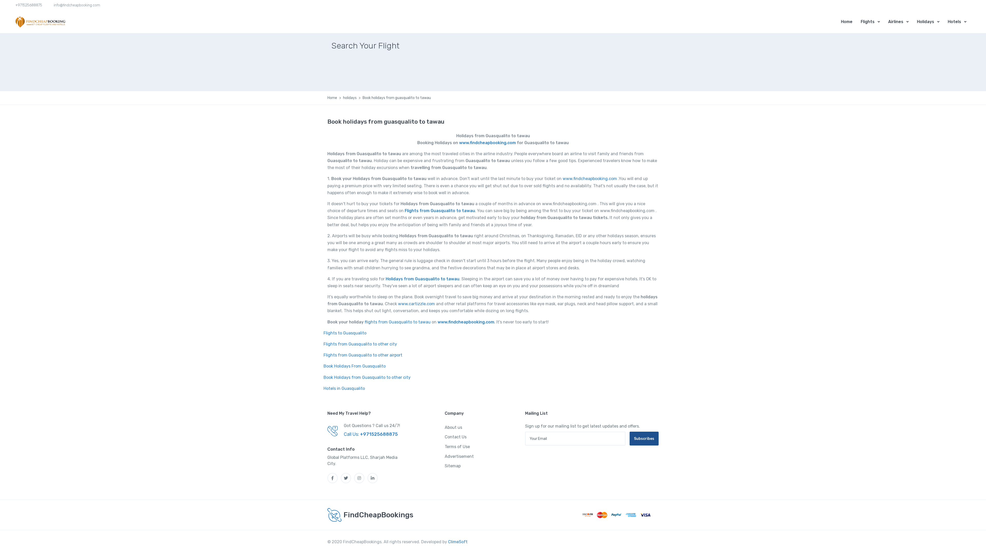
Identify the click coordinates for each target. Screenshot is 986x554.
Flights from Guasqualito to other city (360, 344)
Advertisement (459, 456)
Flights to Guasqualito (345, 333)
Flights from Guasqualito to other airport (363, 355)
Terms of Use (457, 446)
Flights (868, 21)
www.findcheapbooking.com (487, 142)
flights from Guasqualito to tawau (398, 322)
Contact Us (456, 436)
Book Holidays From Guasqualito (355, 366)
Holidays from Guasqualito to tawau (422, 278)
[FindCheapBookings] (41, 22)
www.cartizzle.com (416, 303)
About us (453, 427)
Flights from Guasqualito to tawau (440, 210)
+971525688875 (28, 5)
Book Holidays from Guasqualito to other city (367, 377)
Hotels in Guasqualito (344, 388)
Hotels (954, 21)
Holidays (925, 21)
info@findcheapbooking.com (77, 5)
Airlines (895, 21)
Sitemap (453, 465)
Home (846, 21)
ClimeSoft (458, 541)
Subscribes (644, 439)
